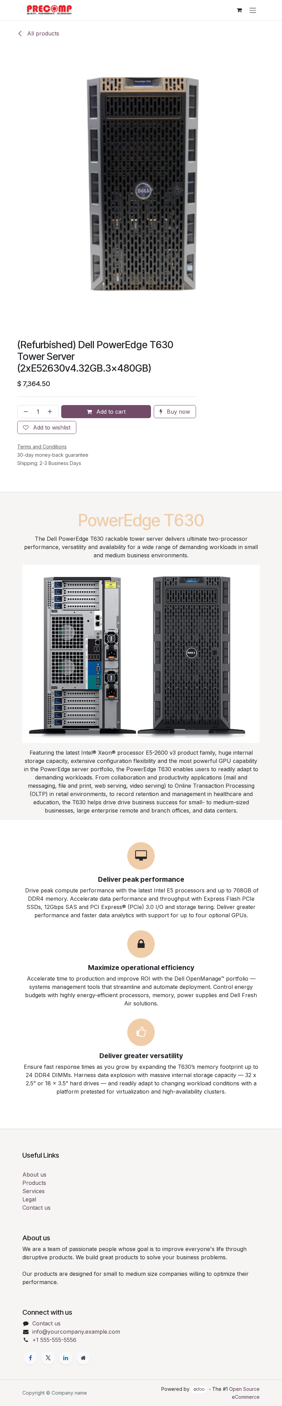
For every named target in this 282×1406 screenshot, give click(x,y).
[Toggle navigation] (253, 10)
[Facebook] (30, 1358)
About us (34, 1174)
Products (34, 1182)
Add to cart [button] (110, 411)
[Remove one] (24, 411)
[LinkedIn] (66, 1358)
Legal (29, 1199)
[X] (48, 1358)
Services (33, 1191)
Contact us (36, 1207)
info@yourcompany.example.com (76, 1331)
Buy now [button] (177, 411)
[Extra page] (83, 1358)
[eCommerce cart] (239, 10)
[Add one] (51, 411)
